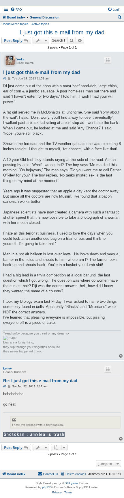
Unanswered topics (15, 24)
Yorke (20, 59)
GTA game (71, 483)
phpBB (46, 487)
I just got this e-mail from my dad (62, 32)
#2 (5, 386)
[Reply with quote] (107, 60)
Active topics (40, 24)
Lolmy (7, 368)
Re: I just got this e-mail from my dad (40, 380)
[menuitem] (16, 9)
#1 (5, 78)
